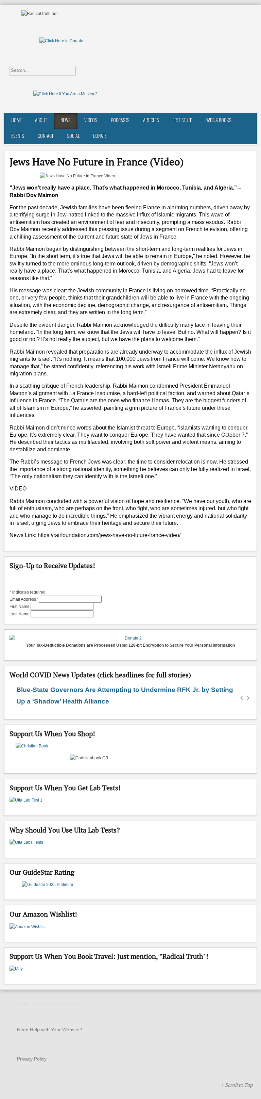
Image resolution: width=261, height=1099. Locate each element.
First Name (20, 606)
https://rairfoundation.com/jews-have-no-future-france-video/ (109, 535)
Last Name (20, 614)
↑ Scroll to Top (237, 1085)
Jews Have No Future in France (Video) (97, 161)
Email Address (24, 599)
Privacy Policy (32, 1059)
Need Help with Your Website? (49, 1029)
